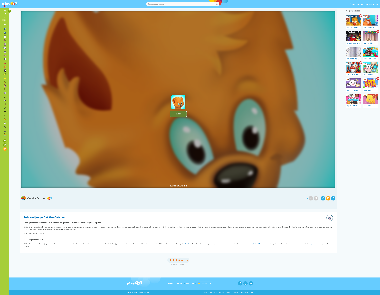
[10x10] (5, 52)
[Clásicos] (5, 108)
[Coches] (5, 63)
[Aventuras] (5, 119)
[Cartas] (5, 44)
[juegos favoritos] (5, 149)
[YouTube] (251, 283)
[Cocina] (5, 123)
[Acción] (5, 104)
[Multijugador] (5, 131)
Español (204, 283)
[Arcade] (5, 97)
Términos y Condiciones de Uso (242, 292)
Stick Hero (188, 244)
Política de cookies (224, 292)
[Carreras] (5, 112)
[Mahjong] (5, 37)
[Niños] (5, 89)
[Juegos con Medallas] (5, 145)
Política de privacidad (209, 292)
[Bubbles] (5, 40)
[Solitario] (5, 48)
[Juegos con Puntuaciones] (5, 141)
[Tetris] (5, 85)
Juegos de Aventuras (315, 244)
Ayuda (170, 283)
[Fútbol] (5, 70)
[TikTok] (245, 283)
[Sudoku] (5, 59)
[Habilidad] (5, 116)
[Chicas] (5, 134)
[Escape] (5, 82)
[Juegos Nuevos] (5, 14)
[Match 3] (5, 29)
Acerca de (190, 283)
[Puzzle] (5, 33)
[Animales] (5, 127)
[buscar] (217, 4)
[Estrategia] (5, 78)
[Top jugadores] (5, 20)
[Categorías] (5, 23)
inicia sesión (357, 4)
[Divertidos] (5, 74)
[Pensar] (5, 55)
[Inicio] (5, 11)
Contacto (179, 283)
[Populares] (5, 17)
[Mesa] (5, 100)
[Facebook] (240, 283)
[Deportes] (5, 67)
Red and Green (258, 244)
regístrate (373, 4)
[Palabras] (5, 93)
